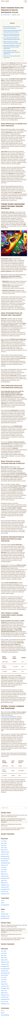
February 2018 (5, 893)
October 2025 (4, 860)
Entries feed (4, 914)
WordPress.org (5, 918)
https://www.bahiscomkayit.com (10, 716)
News (2, 902)
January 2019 (5, 887)
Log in (2, 911)
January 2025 (5, 876)
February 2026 (5, 852)
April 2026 (4, 847)
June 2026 (4, 843)
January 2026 (5, 854)
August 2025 (4, 865)
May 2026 (3, 845)
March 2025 (4, 874)
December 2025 (5, 856)
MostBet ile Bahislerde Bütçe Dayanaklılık (13, 818)
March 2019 (4, 882)
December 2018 (5, 889)
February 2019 (5, 884)
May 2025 (3, 871)
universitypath (6, 14)
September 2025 (5, 863)
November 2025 (5, 858)
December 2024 (5, 878)
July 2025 (3, 867)
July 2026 (3, 841)
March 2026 (4, 849)
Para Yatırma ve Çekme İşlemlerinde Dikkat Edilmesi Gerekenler (11, 52)
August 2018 (4, 891)
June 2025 (4, 869)
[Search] (25, 807)
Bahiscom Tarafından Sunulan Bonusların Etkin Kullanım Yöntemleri (12, 47)
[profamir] (5, 1)
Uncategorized (5, 904)
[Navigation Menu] (25, 1)
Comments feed (5, 916)
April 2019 (4, 880)
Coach (2, 900)
